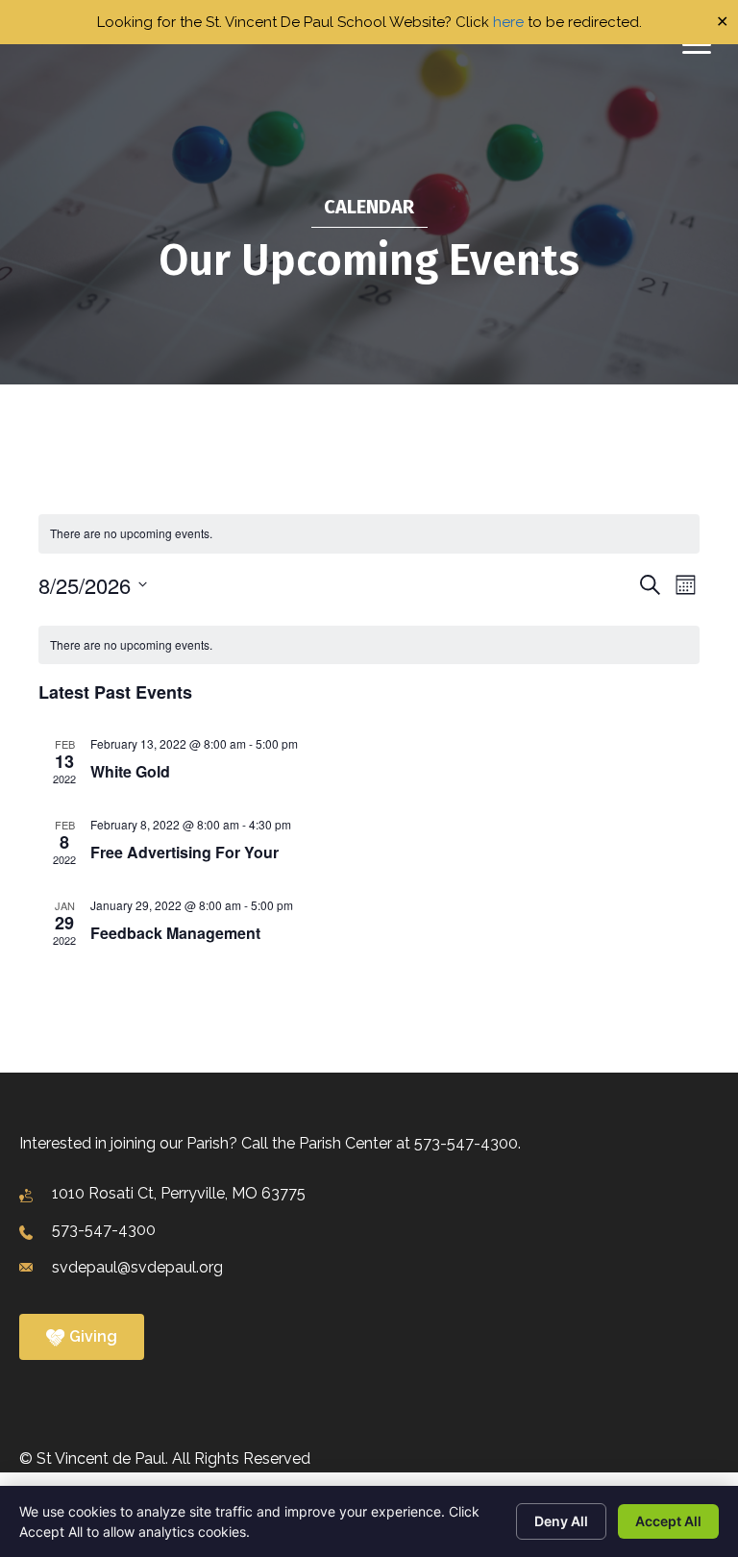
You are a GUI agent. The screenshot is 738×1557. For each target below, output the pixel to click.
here (508, 22)
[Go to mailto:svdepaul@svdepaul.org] (369, 1267)
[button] (81, 1337)
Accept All (668, 1521)
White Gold (130, 771)
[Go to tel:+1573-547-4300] (369, 1231)
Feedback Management (175, 933)
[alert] (369, 645)
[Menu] (697, 45)
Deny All (561, 1521)
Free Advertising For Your (184, 852)
